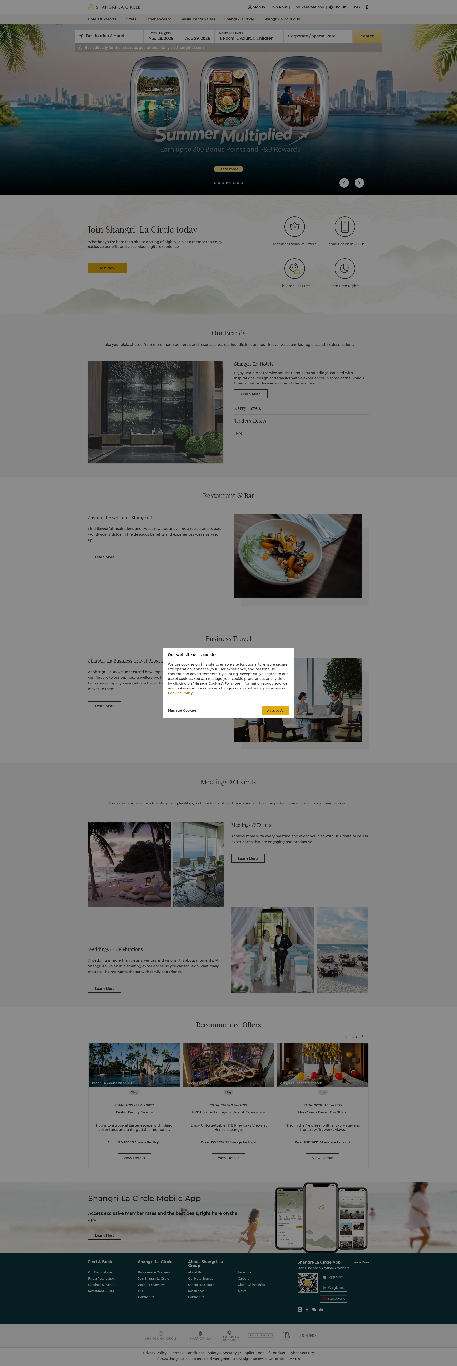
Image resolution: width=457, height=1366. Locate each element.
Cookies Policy (180, 693)
